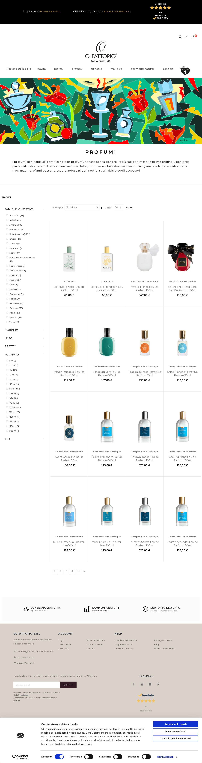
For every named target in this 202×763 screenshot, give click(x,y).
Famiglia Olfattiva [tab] (19, 209)
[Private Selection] (186, 71)
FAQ (156, 644)
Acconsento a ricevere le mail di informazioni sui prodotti (35, 699)
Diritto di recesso (124, 648)
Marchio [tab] (11, 330)
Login (61, 640)
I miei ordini (64, 644)
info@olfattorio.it (26, 663)
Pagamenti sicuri (123, 644)
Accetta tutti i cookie (175, 724)
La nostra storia (94, 644)
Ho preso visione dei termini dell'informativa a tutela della (36, 693)
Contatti (90, 648)
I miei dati (63, 648)
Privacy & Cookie (163, 640)
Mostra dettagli (165, 756)
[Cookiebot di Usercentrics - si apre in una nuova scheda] (20, 757)
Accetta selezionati (175, 731)
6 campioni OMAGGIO (116, 11)
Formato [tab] (12, 354)
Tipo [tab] (8, 439)
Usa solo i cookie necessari (176, 738)
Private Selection (50, 11)
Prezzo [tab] (10, 346)
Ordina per (57, 207)
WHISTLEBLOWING (165, 648)
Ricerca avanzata (95, 640)
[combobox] (181, 37)
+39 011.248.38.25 (25, 657)
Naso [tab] (9, 338)
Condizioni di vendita (126, 640)
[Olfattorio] (101, 51)
